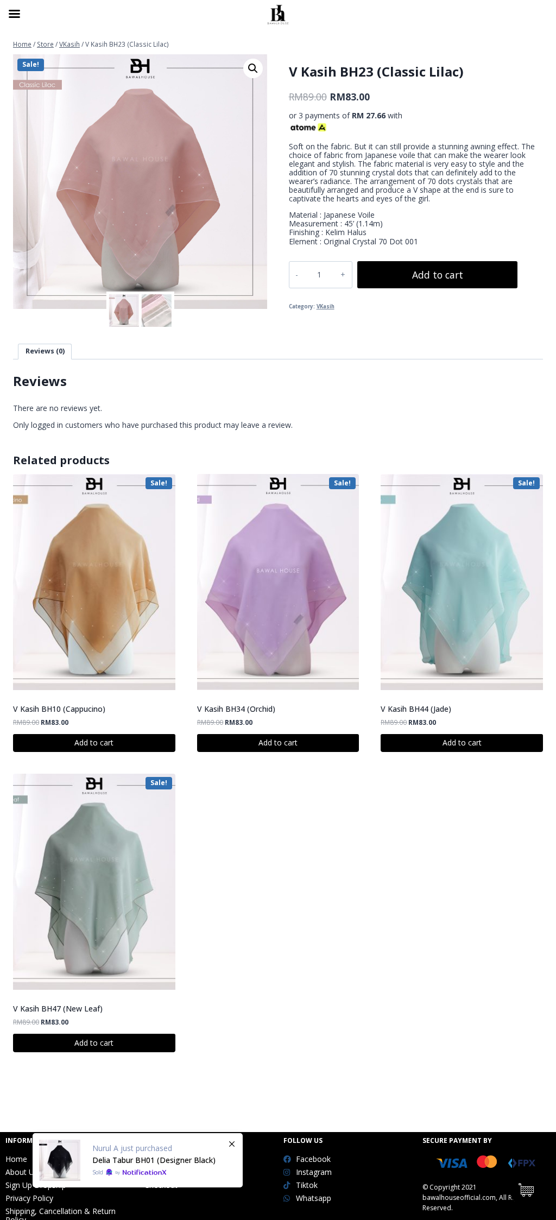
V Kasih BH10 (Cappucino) (59, 709)
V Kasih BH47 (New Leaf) (58, 1008)
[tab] (45, 351)
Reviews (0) (45, 351)
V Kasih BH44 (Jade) (416, 709)
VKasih (325, 306)
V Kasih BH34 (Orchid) (236, 709)
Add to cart (437, 274)
